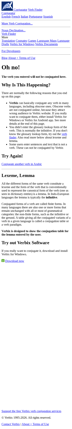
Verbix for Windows (22, 44)
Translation (8, 40)
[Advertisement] (36, 302)
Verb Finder (35, 9)
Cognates (21, 40)
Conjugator (20, 9)
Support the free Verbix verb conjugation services (31, 411)
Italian (24, 16)
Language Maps (47, 40)
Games (32, 40)
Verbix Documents (46, 44)
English (6, 16)
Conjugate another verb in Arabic (22, 164)
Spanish (48, 16)
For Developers (11, 51)
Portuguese (35, 16)
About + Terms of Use (21, 58)
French (16, 16)
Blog (4, 58)
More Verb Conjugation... (17, 23)
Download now (14, 261)
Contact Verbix (11, 424)
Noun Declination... (14, 30)
